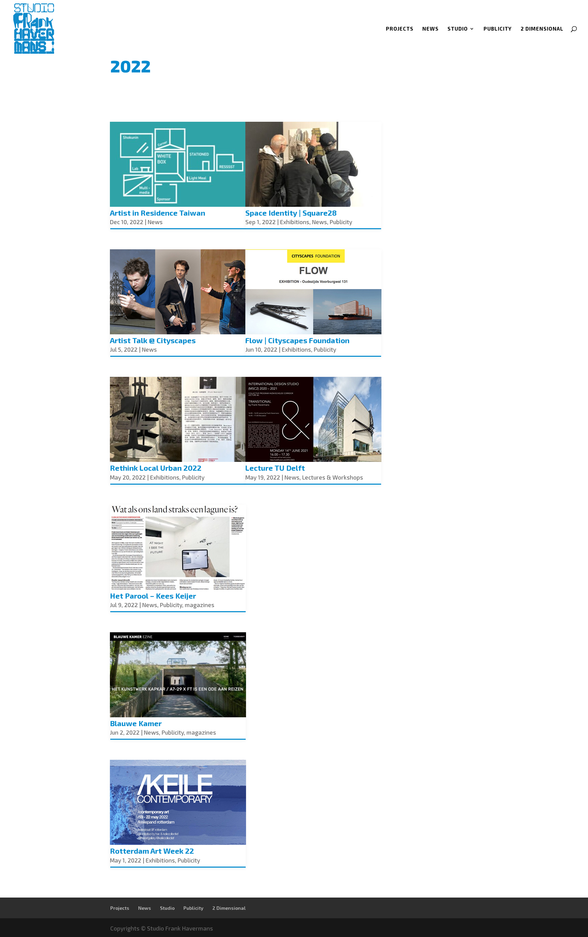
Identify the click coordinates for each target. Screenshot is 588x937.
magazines (199, 604)
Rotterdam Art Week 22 (152, 850)
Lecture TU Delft (275, 467)
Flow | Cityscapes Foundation (297, 340)
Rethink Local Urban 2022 (155, 467)
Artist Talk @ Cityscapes (153, 340)
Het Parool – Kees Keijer (153, 595)
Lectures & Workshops (332, 477)
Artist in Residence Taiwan (157, 212)
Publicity (498, 29)
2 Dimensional (542, 29)
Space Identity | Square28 (291, 212)
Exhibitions (164, 477)
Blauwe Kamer (136, 723)
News (430, 29)
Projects (399, 29)
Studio (457, 29)
